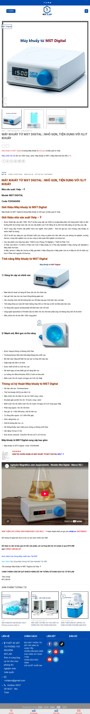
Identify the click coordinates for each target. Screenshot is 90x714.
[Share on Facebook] (3, 161)
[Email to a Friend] (11, 161)
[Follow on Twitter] (48, 3)
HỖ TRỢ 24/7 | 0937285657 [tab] (44, 174)
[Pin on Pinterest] (15, 161)
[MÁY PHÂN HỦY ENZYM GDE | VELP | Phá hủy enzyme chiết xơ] (15, 605)
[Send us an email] (50, 3)
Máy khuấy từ (27, 131)
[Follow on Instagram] (46, 3)
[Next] (84, 64)
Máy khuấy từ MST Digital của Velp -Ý (26, 567)
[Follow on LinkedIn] (62, 651)
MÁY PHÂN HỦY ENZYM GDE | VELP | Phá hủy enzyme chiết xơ (14, 624)
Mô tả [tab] (4, 174)
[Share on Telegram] (23, 161)
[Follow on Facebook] (44, 3)
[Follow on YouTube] (49, 659)
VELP (3, 131)
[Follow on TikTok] (62, 644)
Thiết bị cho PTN (13, 131)
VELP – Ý (43, 531)
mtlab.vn (72, 531)
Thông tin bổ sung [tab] (15, 174)
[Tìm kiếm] (86, 11)
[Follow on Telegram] (55, 659)
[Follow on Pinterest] (55, 651)
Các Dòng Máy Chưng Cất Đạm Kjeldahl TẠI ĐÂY (28, 561)
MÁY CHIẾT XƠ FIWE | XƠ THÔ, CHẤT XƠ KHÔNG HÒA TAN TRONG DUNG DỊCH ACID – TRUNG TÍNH (45, 624)
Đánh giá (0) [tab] (28, 174)
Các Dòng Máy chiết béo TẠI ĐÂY (23, 556)
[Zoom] (4, 105)
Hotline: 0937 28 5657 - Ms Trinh (12, 689)
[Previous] (6, 64)
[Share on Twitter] (7, 161)
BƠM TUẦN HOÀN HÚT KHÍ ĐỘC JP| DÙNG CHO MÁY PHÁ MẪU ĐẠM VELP (73, 624)
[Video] (4, 99)
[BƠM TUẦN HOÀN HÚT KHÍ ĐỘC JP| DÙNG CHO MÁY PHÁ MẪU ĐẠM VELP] (74, 605)
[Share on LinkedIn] (19, 161)
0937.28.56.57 (13, 549)
